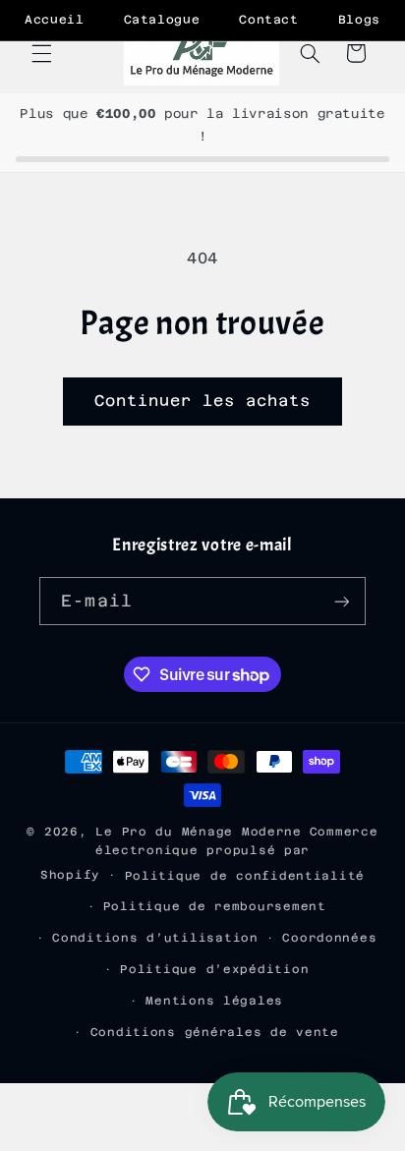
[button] (41, 53)
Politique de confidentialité (245, 876)
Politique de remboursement (214, 906)
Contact (268, 20)
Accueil (54, 20)
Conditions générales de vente (214, 1032)
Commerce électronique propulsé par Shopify (209, 854)
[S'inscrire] (341, 601)
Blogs (359, 20)
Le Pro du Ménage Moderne (198, 831)
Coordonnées (329, 938)
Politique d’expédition (214, 969)
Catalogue (162, 20)
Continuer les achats (203, 400)
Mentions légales (214, 1000)
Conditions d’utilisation (155, 938)
